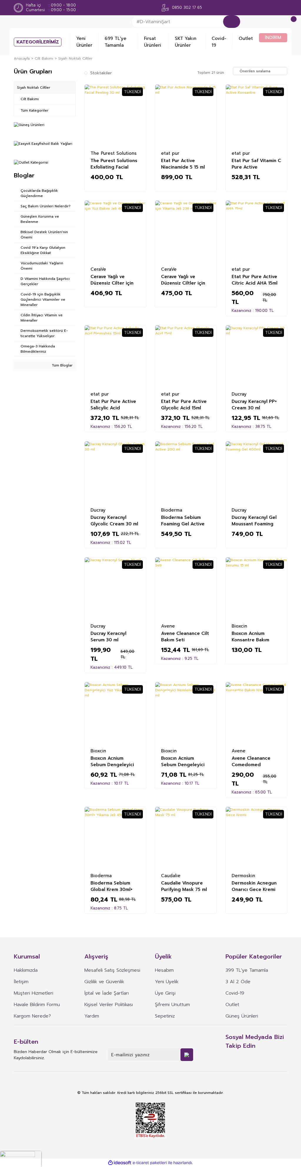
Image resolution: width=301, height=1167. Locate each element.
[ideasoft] (119, 1163)
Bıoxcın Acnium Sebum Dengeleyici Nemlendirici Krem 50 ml (185, 761)
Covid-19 (219, 41)
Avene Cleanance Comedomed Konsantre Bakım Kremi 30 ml (251, 761)
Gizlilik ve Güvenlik (104, 981)
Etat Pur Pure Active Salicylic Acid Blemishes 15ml (113, 404)
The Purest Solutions (114, 153)
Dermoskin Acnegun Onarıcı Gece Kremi (254, 886)
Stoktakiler (101, 73)
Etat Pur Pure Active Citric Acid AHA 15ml (254, 279)
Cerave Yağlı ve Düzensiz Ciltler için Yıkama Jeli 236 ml (183, 279)
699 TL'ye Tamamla (115, 41)
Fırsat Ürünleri (152, 41)
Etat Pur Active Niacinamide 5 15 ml (183, 163)
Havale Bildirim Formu (37, 1004)
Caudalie (170, 875)
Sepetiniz (165, 1016)
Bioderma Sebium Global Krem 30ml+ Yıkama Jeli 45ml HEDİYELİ (112, 886)
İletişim (21, 981)
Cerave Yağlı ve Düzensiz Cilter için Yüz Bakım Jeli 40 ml (113, 279)
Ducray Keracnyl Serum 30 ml (108, 636)
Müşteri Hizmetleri (33, 993)
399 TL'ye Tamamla (246, 970)
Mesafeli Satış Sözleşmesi (112, 970)
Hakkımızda (26, 970)
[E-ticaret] (150, 1163)
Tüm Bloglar (62, 365)
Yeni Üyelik (166, 981)
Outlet (246, 38)
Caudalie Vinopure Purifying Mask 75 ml (184, 886)
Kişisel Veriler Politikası (108, 1004)
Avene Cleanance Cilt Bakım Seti (185, 636)
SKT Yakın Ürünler (185, 41)
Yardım (91, 1016)
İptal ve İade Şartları (106, 993)
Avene (168, 626)
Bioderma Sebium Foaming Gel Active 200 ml (183, 520)
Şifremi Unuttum (172, 1004)
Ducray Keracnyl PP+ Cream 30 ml (254, 404)
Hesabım (164, 970)
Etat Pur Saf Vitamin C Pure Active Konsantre (256, 163)
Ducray (239, 394)
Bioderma (171, 510)
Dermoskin (243, 875)
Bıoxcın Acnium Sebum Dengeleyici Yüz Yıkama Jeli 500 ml (112, 761)
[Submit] (186, 1054)
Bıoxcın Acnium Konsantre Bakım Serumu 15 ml (250, 636)
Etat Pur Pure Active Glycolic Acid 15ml (184, 404)
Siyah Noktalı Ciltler (75, 58)
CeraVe (98, 269)
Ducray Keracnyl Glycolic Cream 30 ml (114, 520)
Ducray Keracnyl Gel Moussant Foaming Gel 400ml (254, 520)
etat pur (170, 153)
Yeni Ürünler (84, 41)
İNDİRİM (273, 37)
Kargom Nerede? (32, 1016)
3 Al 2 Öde (237, 981)
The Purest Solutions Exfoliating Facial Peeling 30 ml (114, 163)
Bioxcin (239, 626)
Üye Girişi (165, 993)
